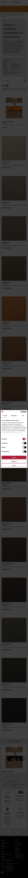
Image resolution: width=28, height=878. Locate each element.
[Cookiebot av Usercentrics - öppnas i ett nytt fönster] (20, 412)
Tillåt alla (14, 457)
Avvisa (14, 465)
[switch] (24, 443)
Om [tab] (23, 415)
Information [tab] (14, 415)
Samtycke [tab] (5, 415)
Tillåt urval (14, 461)
